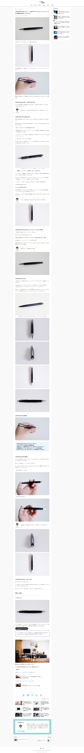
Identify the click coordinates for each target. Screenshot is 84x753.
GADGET (47, 698)
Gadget (43, 5)
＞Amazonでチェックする (22, 628)
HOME (42, 748)
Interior (48, 5)
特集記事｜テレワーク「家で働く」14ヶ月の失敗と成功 (25, 672)
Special (39, 5)
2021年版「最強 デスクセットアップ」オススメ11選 (24, 680)
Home (31, 5)
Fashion (52, 5)
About (35, 5)
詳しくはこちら (32, 729)
